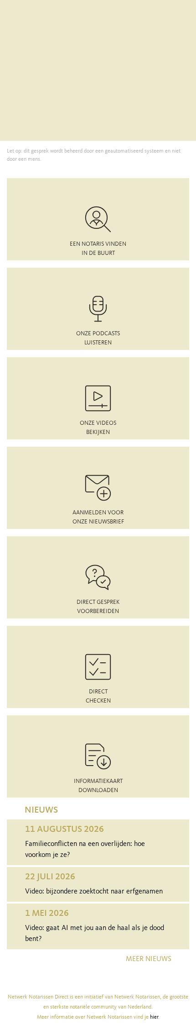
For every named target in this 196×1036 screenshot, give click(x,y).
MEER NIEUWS (148, 959)
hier (154, 1017)
